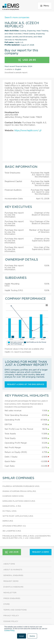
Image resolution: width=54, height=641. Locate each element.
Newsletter (9, 593)
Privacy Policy (11, 616)
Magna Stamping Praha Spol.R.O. (19, 491)
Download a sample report (16, 72)
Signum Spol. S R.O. (12, 506)
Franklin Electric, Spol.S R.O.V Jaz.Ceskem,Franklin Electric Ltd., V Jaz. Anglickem (27, 537)
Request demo (10, 581)
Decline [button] (32, 636)
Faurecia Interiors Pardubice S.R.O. (21, 486)
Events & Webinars (13, 587)
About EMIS (9, 564)
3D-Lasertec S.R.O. (12, 531)
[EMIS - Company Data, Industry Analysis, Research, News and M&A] (11, 7)
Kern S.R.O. (8, 521)
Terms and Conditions (15, 610)
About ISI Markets (12, 570)
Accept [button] (21, 636)
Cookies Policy (9, 630)
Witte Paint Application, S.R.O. (18, 516)
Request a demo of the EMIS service (25, 384)
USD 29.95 (29, 60)
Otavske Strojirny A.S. (14, 526)
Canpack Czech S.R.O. (13, 496)
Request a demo (40, 552)
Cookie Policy (10, 621)
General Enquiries (13, 575)
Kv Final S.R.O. (10, 511)
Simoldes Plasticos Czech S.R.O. (19, 501)
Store (6, 604)
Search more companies (17, 17)
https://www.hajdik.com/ (26, 131)
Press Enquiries (11, 598)
